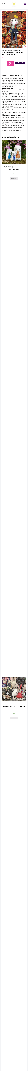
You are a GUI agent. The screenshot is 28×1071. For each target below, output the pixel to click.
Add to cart (10, 63)
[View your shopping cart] (2, 4)
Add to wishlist (20, 62)
